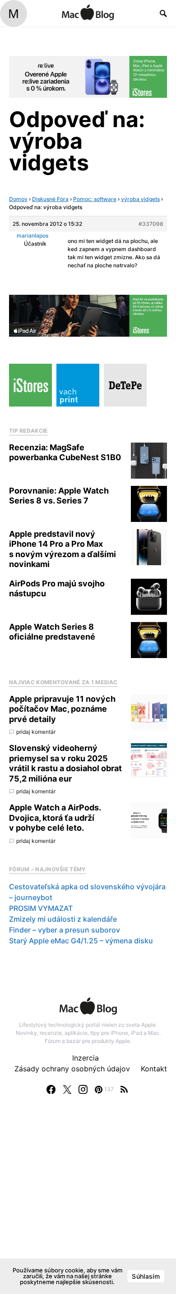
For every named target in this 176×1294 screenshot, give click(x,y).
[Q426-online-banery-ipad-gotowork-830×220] (88, 315)
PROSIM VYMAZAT (41, 908)
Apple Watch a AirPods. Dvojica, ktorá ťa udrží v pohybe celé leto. (55, 817)
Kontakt (154, 1068)
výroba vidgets (140, 199)
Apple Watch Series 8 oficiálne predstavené (52, 632)
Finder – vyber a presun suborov (64, 929)
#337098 (151, 223)
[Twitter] (67, 1089)
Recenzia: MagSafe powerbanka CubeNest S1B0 (65, 452)
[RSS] (124, 1089)
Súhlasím (146, 1276)
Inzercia (85, 1057)
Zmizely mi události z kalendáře (63, 919)
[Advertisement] (88, 1203)
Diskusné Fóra (50, 199)
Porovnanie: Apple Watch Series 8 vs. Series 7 (59, 496)
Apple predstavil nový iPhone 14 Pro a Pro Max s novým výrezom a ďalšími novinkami (62, 549)
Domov (18, 199)
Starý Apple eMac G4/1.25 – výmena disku (81, 940)
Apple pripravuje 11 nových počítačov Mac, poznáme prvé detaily (62, 709)
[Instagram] (83, 1089)
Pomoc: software (94, 199)
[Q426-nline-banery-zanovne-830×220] (88, 76)
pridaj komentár (36, 731)
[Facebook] (51, 1089)
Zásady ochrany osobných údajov (72, 1068)
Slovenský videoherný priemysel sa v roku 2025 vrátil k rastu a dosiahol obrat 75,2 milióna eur (65, 763)
